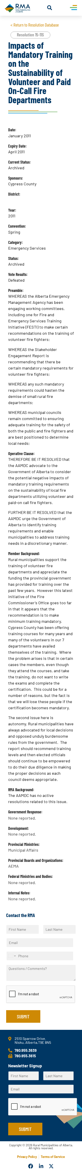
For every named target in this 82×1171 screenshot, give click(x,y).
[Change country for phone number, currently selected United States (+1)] (12, 956)
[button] (49, 8)
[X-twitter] (51, 1166)
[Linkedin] (41, 1166)
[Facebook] (30, 1166)
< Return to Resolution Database (34, 24)
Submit (23, 1016)
